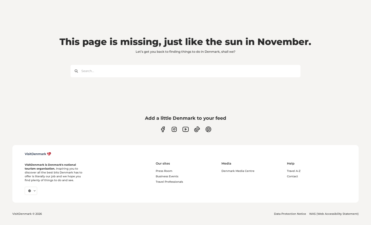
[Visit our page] (174, 129)
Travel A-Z (293, 171)
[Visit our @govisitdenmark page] (197, 129)
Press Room (164, 171)
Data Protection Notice (290, 214)
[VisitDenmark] (38, 154)
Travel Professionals (169, 181)
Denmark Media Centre (237, 171)
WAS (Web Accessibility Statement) (334, 214)
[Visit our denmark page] (162, 129)
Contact (292, 176)
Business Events (167, 176)
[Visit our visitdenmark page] (185, 129)
